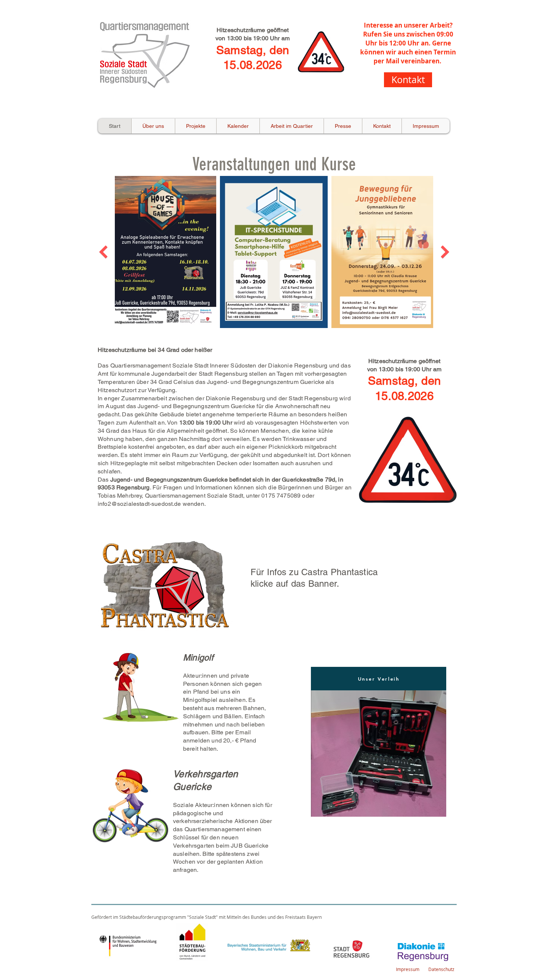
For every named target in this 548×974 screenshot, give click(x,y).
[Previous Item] (103, 251)
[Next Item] (445, 251)
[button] (378, 753)
